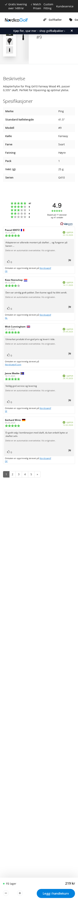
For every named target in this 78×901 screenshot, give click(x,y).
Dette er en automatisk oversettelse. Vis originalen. (30, 250)
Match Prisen (37, 6)
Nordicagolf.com (13, 364)
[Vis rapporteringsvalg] (69, 261)
